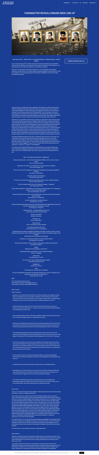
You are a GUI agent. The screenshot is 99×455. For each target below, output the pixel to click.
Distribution (85, 2)
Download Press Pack (75, 61)
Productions (75, 2)
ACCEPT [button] (81, 452)
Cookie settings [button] (74, 452)
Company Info (92, 2)
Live (80, 2)
